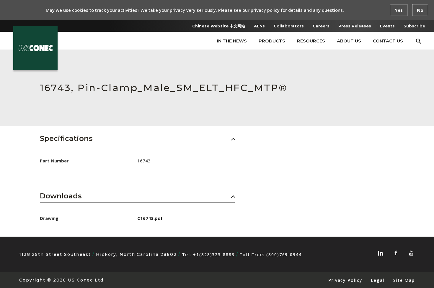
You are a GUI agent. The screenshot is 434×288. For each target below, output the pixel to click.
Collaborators (289, 26)
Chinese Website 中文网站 (218, 26)
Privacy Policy (345, 280)
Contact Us (388, 41)
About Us (349, 41)
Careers (321, 26)
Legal (377, 280)
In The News (232, 41)
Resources (311, 41)
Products (272, 41)
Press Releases (354, 26)
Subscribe (414, 26)
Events (387, 26)
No (420, 10)
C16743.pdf (150, 218)
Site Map (404, 280)
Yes (399, 10)
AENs (259, 26)
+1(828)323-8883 (213, 254)
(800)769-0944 (284, 254)
